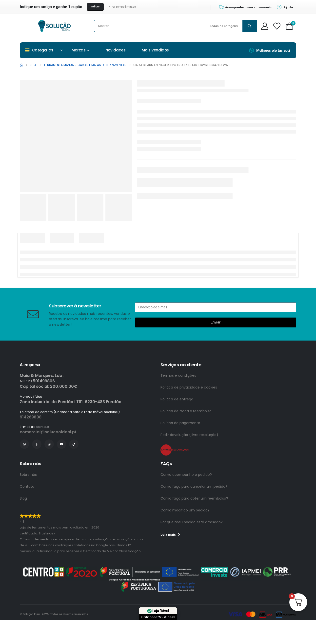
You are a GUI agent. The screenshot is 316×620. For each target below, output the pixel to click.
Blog (23, 498)
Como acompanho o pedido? (186, 474)
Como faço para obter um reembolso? (194, 498)
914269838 (30, 417)
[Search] (249, 26)
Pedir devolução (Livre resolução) (189, 434)
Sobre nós (28, 474)
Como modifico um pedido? (185, 510)
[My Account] (265, 26)
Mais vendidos (155, 50)
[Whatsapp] (24, 444)
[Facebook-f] (36, 444)
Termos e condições (178, 375)
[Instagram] (49, 444)
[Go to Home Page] (21, 65)
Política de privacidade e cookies (188, 387)
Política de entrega (176, 399)
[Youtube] (61, 444)
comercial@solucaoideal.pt (48, 432)
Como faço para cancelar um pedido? (193, 486)
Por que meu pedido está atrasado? (191, 522)
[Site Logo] (54, 26)
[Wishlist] (277, 26)
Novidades (115, 50)
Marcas (79, 50)
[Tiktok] (74, 444)
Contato (27, 486)
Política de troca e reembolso (186, 411)
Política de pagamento (180, 422)
